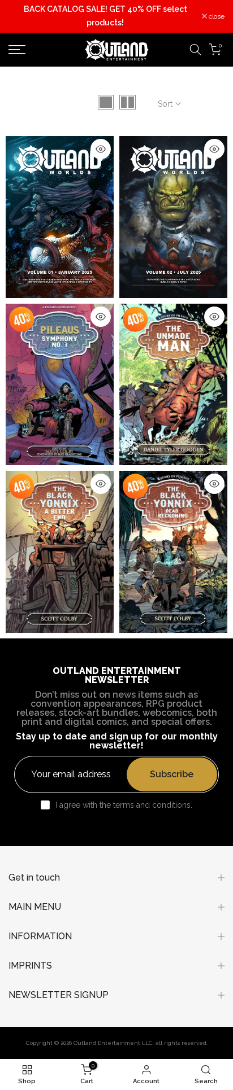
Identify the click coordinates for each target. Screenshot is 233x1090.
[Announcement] (105, 16)
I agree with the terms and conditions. (123, 804)
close (216, 16)
